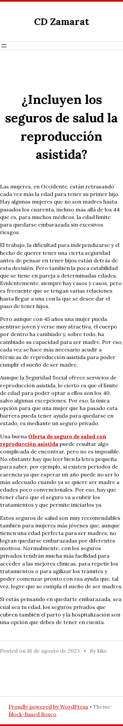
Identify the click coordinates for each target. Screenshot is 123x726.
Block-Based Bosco (32, 714)
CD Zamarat (61, 21)
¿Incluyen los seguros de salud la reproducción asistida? (61, 126)
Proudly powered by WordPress (48, 706)
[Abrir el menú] (4, 46)
